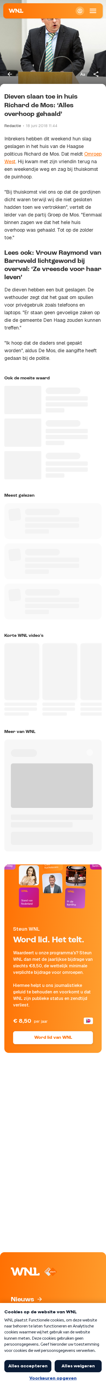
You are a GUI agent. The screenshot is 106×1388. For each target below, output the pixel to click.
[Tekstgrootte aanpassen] (82, 74)
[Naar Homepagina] (16, 11)
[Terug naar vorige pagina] (9, 74)
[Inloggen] (80, 11)
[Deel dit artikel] (96, 74)
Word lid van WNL (53, 1038)
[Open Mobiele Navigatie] (93, 11)
